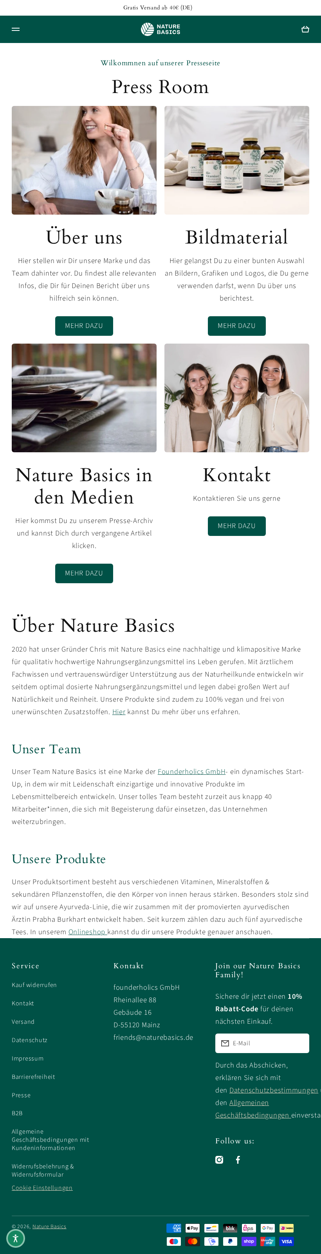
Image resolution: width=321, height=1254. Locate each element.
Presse (21, 1095)
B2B (17, 1113)
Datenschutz (30, 1040)
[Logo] (160, 29)
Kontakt (23, 1003)
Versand (23, 1022)
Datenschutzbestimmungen (273, 1090)
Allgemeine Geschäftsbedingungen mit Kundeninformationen (50, 1139)
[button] (15, 1238)
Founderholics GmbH (191, 772)
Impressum (28, 1058)
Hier (119, 712)
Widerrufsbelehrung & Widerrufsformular (43, 1170)
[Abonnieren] (299, 1043)
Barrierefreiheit (33, 1077)
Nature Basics (49, 1227)
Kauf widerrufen (34, 985)
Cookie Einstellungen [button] (42, 1188)
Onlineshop (88, 932)
